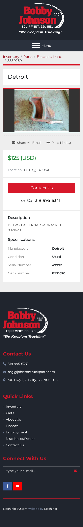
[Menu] (36, 45)
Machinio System (15, 509)
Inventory (14, 407)
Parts (10, 413)
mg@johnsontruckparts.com (31, 372)
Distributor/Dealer (20, 439)
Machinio (50, 509)
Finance (12, 426)
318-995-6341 (47, 200)
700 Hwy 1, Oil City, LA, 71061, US (32, 380)
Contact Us (41, 187)
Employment (16, 432)
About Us (13, 419)
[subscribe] (75, 471)
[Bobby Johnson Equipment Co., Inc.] (25, 323)
